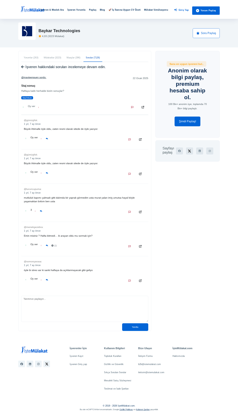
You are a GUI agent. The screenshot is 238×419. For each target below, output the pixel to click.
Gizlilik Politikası (126, 409)
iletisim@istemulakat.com (151, 372)
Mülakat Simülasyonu (156, 10)
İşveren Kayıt (76, 356)
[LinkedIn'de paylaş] (199, 150)
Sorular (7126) (93, 57)
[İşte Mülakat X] (46, 364)
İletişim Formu (145, 356)
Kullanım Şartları (143, 409)
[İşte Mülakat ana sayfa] (32, 9)
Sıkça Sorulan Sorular (115, 372)
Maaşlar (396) (73, 57)
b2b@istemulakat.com (149, 364)
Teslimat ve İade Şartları (116, 388)
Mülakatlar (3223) (52, 57)
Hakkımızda (178, 356)
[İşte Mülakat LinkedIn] (30, 364)
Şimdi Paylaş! (187, 121)
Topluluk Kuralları (112, 356)
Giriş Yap (184, 10)
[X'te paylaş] (189, 150)
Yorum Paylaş (208, 10)
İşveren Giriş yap (78, 364)
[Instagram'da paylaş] (209, 150)
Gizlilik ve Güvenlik (114, 364)
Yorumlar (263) (31, 57)
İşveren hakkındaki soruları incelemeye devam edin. (65, 67)
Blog (102, 10)
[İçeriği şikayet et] (133, 107)
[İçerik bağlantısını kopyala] (143, 107)
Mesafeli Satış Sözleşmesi (117, 380)
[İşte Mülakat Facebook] (21, 364)
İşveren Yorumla (76, 10)
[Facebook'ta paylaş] (179, 150)
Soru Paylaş (208, 33)
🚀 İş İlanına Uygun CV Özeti (125, 10)
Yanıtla (135, 327)
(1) (55, 245)
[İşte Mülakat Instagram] (38, 364)
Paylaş (92, 10)
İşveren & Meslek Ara (52, 10)
